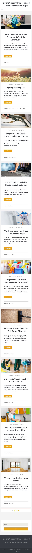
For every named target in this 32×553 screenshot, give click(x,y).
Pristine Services (10, 108)
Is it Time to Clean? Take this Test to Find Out (16, 366)
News (7, 62)
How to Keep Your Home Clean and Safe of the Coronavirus (16, 22)
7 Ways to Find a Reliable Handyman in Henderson (16, 170)
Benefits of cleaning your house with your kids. (16, 415)
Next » (18, 510)
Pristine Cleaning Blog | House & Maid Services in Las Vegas (16, 4)
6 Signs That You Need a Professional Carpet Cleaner (16, 121)
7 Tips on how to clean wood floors (16, 465)
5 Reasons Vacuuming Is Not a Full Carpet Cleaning (16, 316)
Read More (8, 56)
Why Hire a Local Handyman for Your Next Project (16, 218)
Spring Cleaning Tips (16, 75)
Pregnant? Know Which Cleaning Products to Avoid (16, 267)
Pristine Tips (21, 108)
